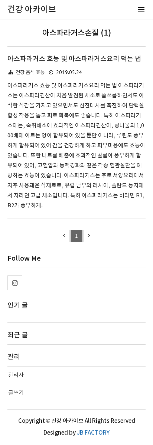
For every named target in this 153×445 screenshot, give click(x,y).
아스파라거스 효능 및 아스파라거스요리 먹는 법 (74, 59)
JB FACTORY (93, 433)
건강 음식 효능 (30, 73)
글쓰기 (16, 393)
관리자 (16, 375)
